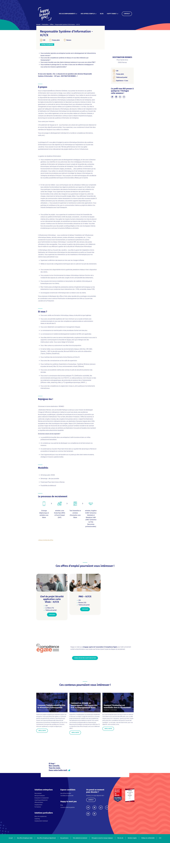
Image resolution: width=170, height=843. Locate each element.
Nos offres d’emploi (88, 13)
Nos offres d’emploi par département (46, 838)
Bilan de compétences (40, 816)
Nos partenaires (64, 838)
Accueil (11, 838)
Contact (127, 13)
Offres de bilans (39, 802)
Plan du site (120, 838)
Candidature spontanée (66, 795)
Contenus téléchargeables (67, 807)
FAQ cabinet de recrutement (80, 838)
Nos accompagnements (67, 13)
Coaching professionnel (41, 800)
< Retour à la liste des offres (45, 540)
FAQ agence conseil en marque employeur (102, 838)
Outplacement (38, 804)
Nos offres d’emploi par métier (25, 838)
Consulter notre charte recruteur (85, 658)
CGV (160, 838)
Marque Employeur (40, 795)
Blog (101, 13)
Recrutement (38, 793)
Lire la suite (42, 730)
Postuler (52, 614)
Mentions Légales (132, 838)
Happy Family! (111, 13)
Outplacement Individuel (41, 821)
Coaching (37, 818)
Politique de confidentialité (148, 838)
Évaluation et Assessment (42, 798)
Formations (38, 807)
